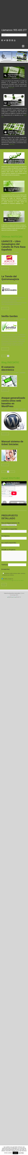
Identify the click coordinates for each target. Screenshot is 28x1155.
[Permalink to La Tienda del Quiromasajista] (9, 285)
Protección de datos (18, 580)
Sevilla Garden (9, 316)
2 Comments (22, 372)
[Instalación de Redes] (14, 100)
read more (4, 268)
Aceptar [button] (15, 1153)
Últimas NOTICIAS (11, 236)
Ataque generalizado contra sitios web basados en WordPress (13, 402)
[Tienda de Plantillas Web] (14, 158)
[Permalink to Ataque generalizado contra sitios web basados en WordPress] (14, 412)
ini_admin (16, 252)
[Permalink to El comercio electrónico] (9, 375)
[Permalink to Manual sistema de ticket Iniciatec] (9, 450)
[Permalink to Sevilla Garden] (9, 322)
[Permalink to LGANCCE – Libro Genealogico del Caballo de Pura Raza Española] (9, 255)
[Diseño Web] (14, 129)
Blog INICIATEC (10, 362)
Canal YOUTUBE (10, 478)
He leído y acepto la (8, 579)
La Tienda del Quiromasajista (10, 278)
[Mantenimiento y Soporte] (14, 72)
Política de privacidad (6, 580)
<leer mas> (11, 87)
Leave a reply (22, 319)
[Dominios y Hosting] (14, 216)
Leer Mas (21, 1153)
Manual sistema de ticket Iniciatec (12, 443)
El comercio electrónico (7, 368)
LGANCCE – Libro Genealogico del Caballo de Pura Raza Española (13, 245)
